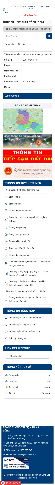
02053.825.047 (25, 450)
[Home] (6, 11)
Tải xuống (30, 81)
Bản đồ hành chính (27, 105)
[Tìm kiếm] (49, 36)
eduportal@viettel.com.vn (25, 454)
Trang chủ (9, 22)
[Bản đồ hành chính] (23, 120)
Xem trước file (12, 95)
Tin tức (21, 43)
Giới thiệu (22, 22)
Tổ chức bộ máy (38, 22)
